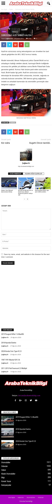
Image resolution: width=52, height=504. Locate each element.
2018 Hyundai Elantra (8, 343)
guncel (12, 122)
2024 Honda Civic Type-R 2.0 (11, 351)
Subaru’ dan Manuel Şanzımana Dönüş (7, 191)
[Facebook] (16, 401)
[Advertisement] (26, 298)
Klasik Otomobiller (8, 474)
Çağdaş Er (4, 346)
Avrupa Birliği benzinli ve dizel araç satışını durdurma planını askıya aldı (25, 193)
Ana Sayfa (4, 9)
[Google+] (21, 401)
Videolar (4, 466)
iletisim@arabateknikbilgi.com (29, 395)
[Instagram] (26, 401)
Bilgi (3, 477)
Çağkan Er (9, 38)
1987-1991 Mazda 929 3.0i (10, 360)
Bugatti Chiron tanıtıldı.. (40, 143)
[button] (48, 3)
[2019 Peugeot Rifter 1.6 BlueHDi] (7, 420)
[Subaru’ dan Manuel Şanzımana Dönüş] (9, 183)
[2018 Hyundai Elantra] (7, 432)
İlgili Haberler (15, 174)
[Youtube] (36, 401)
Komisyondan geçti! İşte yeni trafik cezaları (42, 191)
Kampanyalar (6, 485)
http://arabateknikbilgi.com (26, 166)
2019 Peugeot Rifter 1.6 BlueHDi (12, 334)
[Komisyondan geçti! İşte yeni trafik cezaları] (43, 183)
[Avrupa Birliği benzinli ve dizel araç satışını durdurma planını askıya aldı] (26, 183)
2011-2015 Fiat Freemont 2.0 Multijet (14, 368)
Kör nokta (5, 143)
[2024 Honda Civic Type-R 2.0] (7, 444)
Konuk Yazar (6, 481)
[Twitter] (31, 401)
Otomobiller (5, 462)
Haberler (21, 497)
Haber (11, 9)
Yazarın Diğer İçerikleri (33, 174)
